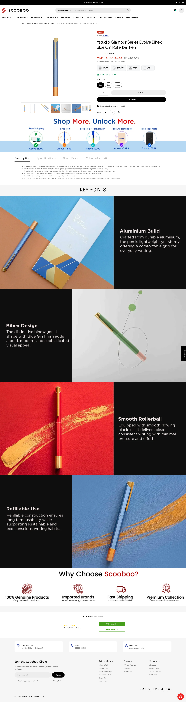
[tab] (22, 159)
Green (117, 85)
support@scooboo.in (136, 648)
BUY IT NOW (131, 100)
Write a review (112, 624)
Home (22, 23)
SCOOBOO (24, 696)
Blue (100, 85)
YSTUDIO (105, 36)
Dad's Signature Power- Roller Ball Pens (40, 23)
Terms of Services (43, 681)
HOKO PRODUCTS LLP (36, 696)
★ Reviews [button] (185, 353)
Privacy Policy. (58, 681)
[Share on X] (112, 112)
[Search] (127, 10)
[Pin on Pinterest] (118, 112)
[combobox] (93, 10)
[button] (101, 53)
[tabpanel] (93, 172)
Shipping (108, 61)
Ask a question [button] (112, 629)
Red (108, 85)
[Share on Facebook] (105, 112)
